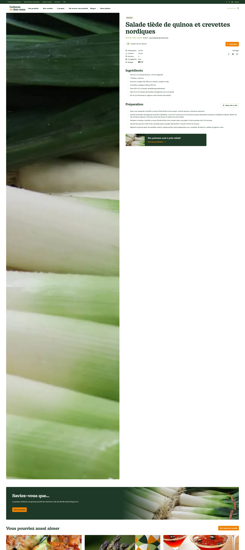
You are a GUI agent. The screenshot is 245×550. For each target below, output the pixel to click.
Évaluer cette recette (134, 38)
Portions (131, 56)
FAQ (64, 2)
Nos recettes (48, 8)
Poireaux (129, 18)
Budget (130, 62)
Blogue (93, 8)
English (236, 2)
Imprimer (233, 44)
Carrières (57, 2)
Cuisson (131, 53)
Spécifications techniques (31, 2)
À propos (60, 8)
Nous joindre (105, 8)
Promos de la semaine (14, 2)
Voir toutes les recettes (228, 528)
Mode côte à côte (231, 105)
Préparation (132, 50)
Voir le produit (19, 510)
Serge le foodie (47, 2)
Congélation (132, 59)
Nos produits (33, 8)
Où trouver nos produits (78, 8)
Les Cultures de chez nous (158, 38)
